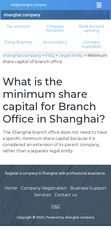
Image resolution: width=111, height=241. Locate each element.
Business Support (88, 188)
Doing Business (18, 42)
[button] (99, 5)
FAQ (55, 206)
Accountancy (55, 42)
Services (42, 194)
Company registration (91, 44)
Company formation (55, 28)
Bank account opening (91, 28)
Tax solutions (18, 26)
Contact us (65, 194)
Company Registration (44, 188)
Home (11, 188)
